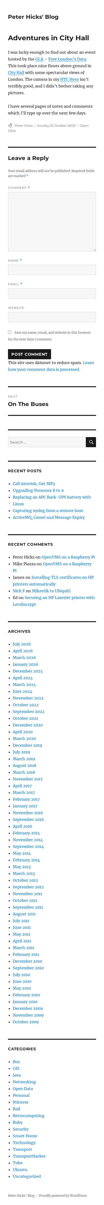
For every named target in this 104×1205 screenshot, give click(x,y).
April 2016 (22, 826)
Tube (17, 1162)
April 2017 (22, 785)
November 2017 (28, 779)
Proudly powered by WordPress (63, 1196)
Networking (24, 1081)
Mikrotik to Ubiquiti (51, 590)
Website (16, 308)
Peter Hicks (24, 125)
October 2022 (26, 704)
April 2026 (23, 650)
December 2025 (28, 671)
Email (15, 284)
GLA (39, 59)
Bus (16, 1061)
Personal (21, 1095)
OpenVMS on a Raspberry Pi (68, 557)
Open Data (23, 1088)
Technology (24, 1142)
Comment (19, 188)
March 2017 (24, 792)
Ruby (17, 1122)
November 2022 (28, 698)
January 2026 (25, 664)
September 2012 (28, 887)
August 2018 (24, 765)
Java (17, 1075)
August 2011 (24, 914)
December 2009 (28, 1008)
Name (15, 261)
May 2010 (22, 988)
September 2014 (28, 846)
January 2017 (25, 806)
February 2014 (26, 860)
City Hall (16, 72)
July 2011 (21, 920)
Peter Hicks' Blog (33, 16)
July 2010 (21, 974)
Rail (16, 1108)
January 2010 (25, 1001)
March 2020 (24, 738)
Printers (20, 1102)
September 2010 (28, 967)
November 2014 (28, 839)
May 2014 (22, 853)
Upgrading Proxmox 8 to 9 (38, 490)
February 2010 (26, 994)
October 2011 (25, 900)
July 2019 (21, 752)
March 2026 (24, 657)
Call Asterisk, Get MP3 (34, 483)
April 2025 (23, 677)
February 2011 (26, 954)
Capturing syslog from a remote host (48, 510)
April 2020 (23, 731)
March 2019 (24, 758)
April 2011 (22, 941)
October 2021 (25, 718)
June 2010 (22, 981)
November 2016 (28, 812)
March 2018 (24, 772)
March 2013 (24, 873)
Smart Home (25, 1135)
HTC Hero (69, 79)
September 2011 (28, 907)
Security (21, 1129)
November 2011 (27, 893)
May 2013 (22, 866)
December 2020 (28, 725)
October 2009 (26, 1021)
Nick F (19, 590)
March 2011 (23, 947)
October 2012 (25, 880)
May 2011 (21, 934)
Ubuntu (20, 1169)
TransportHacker (29, 1156)
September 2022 (29, 711)
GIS (16, 1068)
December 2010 (27, 961)
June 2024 (22, 691)
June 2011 (22, 927)
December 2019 (27, 745)
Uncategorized (27, 1176)
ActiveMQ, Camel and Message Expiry (49, 517)
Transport (22, 1149)
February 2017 (26, 799)
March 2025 (24, 684)
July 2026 (22, 644)
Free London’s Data (67, 59)
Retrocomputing (29, 1115)
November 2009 (28, 1015)
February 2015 (26, 833)
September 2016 (28, 819)
